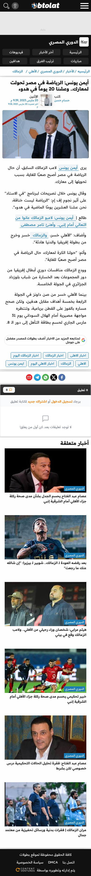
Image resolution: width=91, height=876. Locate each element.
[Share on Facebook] (61, 377)
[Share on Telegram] (37, 377)
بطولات (25, 855)
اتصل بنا (69, 862)
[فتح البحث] (6, 6)
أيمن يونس (68, 167)
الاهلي (82, 363)
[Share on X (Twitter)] (53, 377)
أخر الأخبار (46, 52)
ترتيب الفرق (45, 61)
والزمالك (39, 235)
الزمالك (66, 363)
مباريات (76, 61)
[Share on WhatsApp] (45, 377)
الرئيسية (76, 52)
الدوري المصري (74, 488)
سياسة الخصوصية (30, 862)
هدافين (15, 61)
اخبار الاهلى (78, 355)
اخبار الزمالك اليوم (26, 355)
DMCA (53, 862)
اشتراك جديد (37, 401)
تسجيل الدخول (62, 401)
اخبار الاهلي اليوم (42, 363)
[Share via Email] (29, 377)
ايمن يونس (16, 363)
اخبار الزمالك (54, 355)
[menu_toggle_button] (84, 5)
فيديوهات (16, 52)
